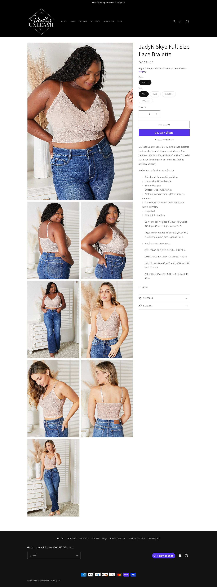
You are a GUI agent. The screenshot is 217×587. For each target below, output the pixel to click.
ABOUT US (71, 538)
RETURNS (95, 538)
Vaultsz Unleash (39, 580)
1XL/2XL (170, 95)
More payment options (164, 140)
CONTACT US (154, 538)
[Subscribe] (77, 555)
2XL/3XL (147, 101)
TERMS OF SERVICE (136, 538)
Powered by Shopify (54, 580)
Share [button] (145, 287)
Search (60, 538)
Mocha (145, 82)
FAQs (104, 538)
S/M (144, 94)
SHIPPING (83, 538)
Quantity (142, 107)
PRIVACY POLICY (117, 538)
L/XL (157, 95)
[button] (174, 21)
